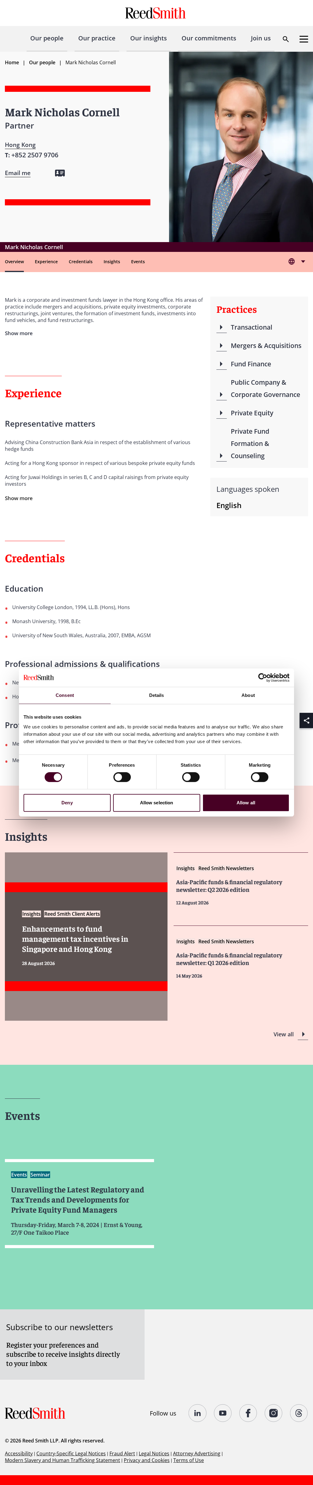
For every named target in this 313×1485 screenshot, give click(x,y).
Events (138, 261)
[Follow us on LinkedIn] (198, 1413)
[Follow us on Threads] (299, 1413)
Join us (261, 38)
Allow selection (156, 802)
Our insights (148, 38)
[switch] (122, 777)
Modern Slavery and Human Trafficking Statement (62, 1460)
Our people (47, 38)
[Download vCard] (60, 173)
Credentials (81, 261)
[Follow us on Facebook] (248, 1413)
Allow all (246, 802)
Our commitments (209, 38)
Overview (14, 261)
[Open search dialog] (286, 39)
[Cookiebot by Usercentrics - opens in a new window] (262, 677)
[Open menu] (304, 39)
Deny (66, 802)
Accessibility (19, 1453)
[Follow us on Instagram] (274, 1413)
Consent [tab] (65, 695)
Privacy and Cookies (147, 1460)
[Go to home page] (156, 13)
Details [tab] (156, 695)
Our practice (97, 38)
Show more (19, 498)
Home (12, 62)
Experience (46, 261)
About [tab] (248, 695)
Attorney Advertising (196, 1453)
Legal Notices (154, 1453)
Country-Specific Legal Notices (71, 1453)
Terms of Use (188, 1460)
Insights (112, 261)
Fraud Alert (122, 1453)
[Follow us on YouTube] (223, 1413)
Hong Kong (20, 145)
